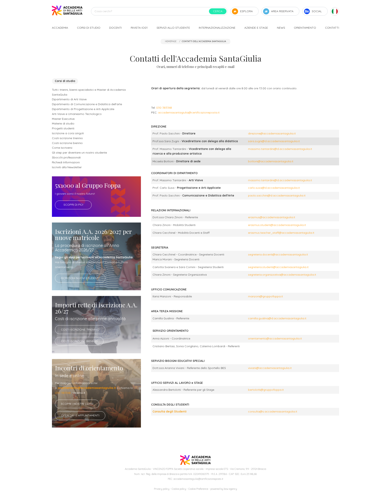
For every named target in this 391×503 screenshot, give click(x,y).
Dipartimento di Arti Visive (69, 99)
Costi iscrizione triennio (67, 138)
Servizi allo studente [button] (173, 27)
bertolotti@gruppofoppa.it (266, 390)
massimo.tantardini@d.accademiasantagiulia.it (280, 149)
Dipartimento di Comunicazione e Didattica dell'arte (87, 104)
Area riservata (282, 11)
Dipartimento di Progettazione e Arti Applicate (83, 109)
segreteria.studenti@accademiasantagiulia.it (278, 267)
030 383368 (63, 393)
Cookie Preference (198, 488)
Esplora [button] (246, 11)
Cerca (217, 11)
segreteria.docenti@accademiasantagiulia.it (278, 254)
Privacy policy (161, 488)
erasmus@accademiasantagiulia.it (272, 217)
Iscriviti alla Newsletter (67, 167)
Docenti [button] (115, 27)
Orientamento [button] (305, 27)
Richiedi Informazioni (66, 162)
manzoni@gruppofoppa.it (265, 296)
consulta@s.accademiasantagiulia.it (272, 411)
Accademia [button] (60, 27)
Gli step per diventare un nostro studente (79, 152)
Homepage (170, 41)
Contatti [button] (332, 27)
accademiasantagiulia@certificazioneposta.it (189, 112)
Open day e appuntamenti (80, 415)
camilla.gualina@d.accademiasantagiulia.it (277, 318)
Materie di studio (63, 123)
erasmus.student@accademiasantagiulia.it (277, 225)
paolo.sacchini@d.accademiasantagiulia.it (276, 195)
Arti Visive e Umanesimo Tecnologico (77, 114)
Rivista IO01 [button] (139, 27)
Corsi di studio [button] (88, 27)
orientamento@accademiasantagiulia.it (87, 388)
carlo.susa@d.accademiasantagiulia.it (274, 188)
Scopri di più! (73, 204)
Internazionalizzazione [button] (217, 27)
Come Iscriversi (62, 147)
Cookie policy (179, 488)
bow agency (230, 488)
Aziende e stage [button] (256, 27)
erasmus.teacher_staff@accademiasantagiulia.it (281, 233)
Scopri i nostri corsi (77, 404)
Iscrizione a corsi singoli (68, 133)
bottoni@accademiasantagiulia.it (270, 161)
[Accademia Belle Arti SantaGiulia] (67, 11)
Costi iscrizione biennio (67, 143)
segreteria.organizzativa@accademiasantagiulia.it (282, 274)
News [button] (281, 27)
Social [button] (317, 11)
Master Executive (63, 119)
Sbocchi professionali (66, 157)
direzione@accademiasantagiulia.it (272, 133)
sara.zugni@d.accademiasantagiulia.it (274, 141)
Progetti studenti (63, 128)
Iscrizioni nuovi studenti (80, 278)
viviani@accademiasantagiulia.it (270, 368)
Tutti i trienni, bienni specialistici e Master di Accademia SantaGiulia (89, 92)
